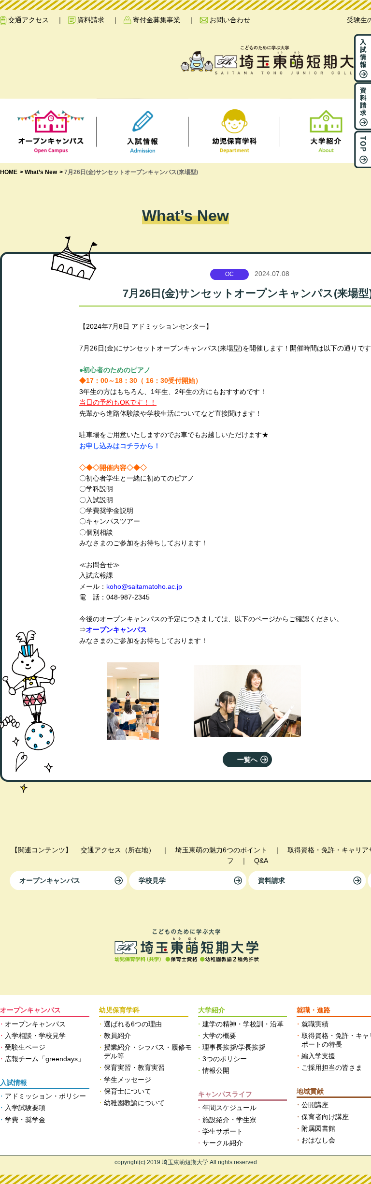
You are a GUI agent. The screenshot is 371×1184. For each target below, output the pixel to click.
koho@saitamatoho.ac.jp (144, 586)
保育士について (127, 1091)
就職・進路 (313, 1010)
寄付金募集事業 (156, 20)
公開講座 (314, 1105)
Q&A (261, 860)
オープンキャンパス (49, 880)
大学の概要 (219, 1035)
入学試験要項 (25, 1107)
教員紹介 (117, 1035)
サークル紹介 (222, 1143)
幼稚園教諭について (134, 1103)
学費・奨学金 (25, 1120)
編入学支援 (318, 1056)
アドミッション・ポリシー (45, 1096)
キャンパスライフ (225, 1094)
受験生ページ (25, 1047)
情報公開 (215, 1070)
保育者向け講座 (325, 1117)
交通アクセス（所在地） (118, 850)
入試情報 (13, 1082)
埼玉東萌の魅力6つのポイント (221, 850)
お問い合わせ (230, 20)
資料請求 (90, 20)
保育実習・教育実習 (134, 1067)
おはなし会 (318, 1140)
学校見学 (152, 880)
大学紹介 (211, 1010)
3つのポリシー (224, 1059)
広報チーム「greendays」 (45, 1059)
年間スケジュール (229, 1107)
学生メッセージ (127, 1079)
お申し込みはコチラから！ (119, 446)
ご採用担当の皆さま (331, 1067)
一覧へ (247, 759)
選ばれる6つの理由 (133, 1024)
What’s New (41, 172)
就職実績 (314, 1024)
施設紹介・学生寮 (229, 1120)
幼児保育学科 (119, 1010)
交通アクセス (28, 20)
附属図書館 (318, 1128)
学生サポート (222, 1131)
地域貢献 (310, 1091)
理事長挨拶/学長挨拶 (233, 1047)
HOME (8, 172)
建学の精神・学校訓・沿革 (243, 1024)
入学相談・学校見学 (35, 1035)
